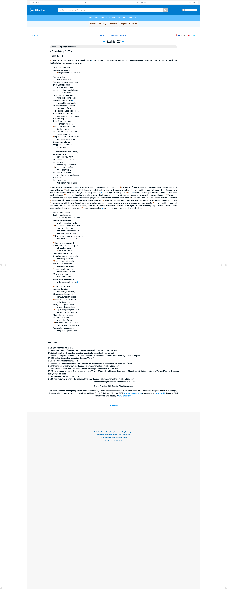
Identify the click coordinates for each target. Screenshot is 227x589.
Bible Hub (113, 405)
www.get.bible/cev (125, 396)
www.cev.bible (160, 393)
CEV (38, 35)
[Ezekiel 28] (224, 270)
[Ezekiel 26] (3, 270)
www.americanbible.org (133, 393)
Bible (33, 35)
